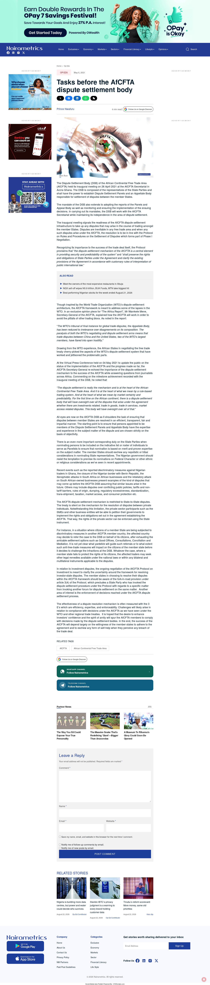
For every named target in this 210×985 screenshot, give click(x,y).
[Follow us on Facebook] (8, 52)
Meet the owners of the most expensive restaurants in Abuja (93, 283)
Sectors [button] (114, 49)
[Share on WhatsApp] (85, 98)
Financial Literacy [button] (131, 49)
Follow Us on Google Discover (140, 109)
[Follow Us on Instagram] (150, 960)
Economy (95, 947)
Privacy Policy (63, 957)
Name (63, 806)
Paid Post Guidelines (66, 967)
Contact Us (62, 952)
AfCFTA (63, 648)
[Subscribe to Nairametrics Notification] (204, 979)
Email (62, 821)
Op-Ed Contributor (79, 914)
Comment (64, 767)
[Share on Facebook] (68, 98)
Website (111, 821)
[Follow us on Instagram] (18, 52)
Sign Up (179, 945)
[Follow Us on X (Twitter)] (156, 960)
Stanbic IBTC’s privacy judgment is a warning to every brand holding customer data (102, 907)
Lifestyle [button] (149, 49)
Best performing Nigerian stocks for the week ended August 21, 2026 (97, 292)
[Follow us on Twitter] (23, 52)
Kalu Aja (150, 914)
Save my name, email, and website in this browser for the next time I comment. (97, 836)
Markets (94, 952)
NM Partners (62, 962)
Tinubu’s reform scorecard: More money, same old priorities (136, 905)
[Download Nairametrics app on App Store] (25, 959)
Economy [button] (87, 49)
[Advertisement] (180, 92)
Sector (93, 957)
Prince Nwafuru (65, 109)
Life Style (95, 967)
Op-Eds (67, 66)
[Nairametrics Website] (24, 47)
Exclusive (95, 942)
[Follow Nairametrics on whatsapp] (30, 195)
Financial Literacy (98, 962)
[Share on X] (60, 98)
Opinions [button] (163, 49)
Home (61, 49)
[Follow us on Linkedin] (13, 52)
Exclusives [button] (73, 49)
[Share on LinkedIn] (77, 98)
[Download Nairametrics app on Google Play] (25, 946)
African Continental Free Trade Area (90, 648)
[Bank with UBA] (30, 142)
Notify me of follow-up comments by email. (82, 844)
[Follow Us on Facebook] (138, 960)
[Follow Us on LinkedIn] (144, 960)
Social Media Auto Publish (94, 984)
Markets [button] (101, 49)
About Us (61, 947)
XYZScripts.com (119, 984)
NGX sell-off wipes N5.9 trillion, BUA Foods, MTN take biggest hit (96, 288)
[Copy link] (93, 98)
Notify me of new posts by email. (77, 848)
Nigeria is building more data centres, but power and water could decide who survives (71, 905)
